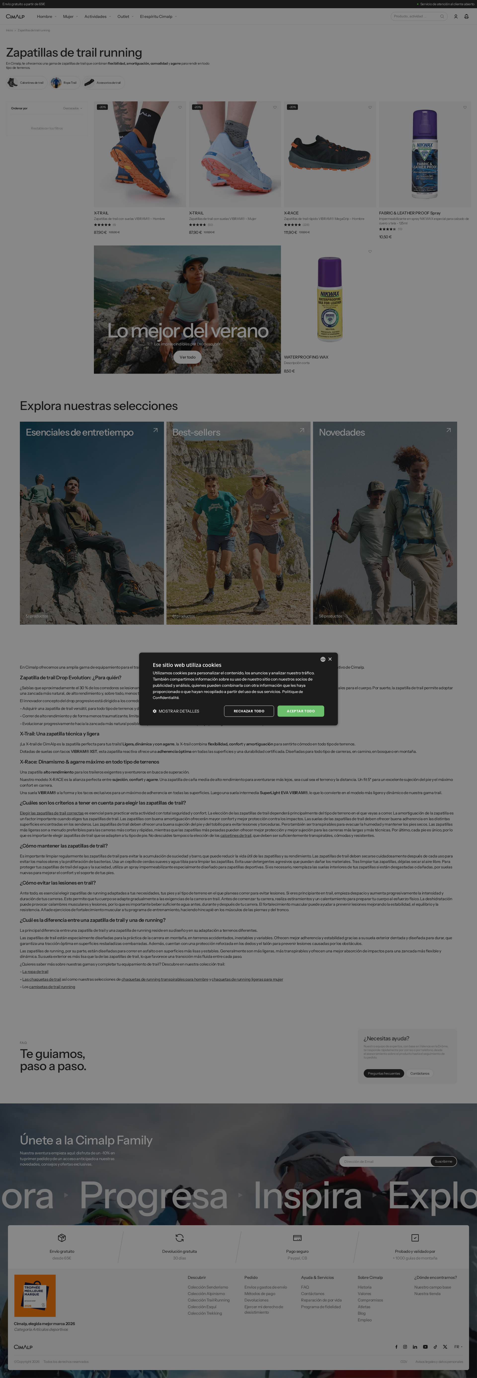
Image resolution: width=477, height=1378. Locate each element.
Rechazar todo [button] (249, 711)
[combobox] (322, 659)
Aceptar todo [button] (301, 711)
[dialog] (238, 689)
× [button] (330, 659)
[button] (176, 711)
